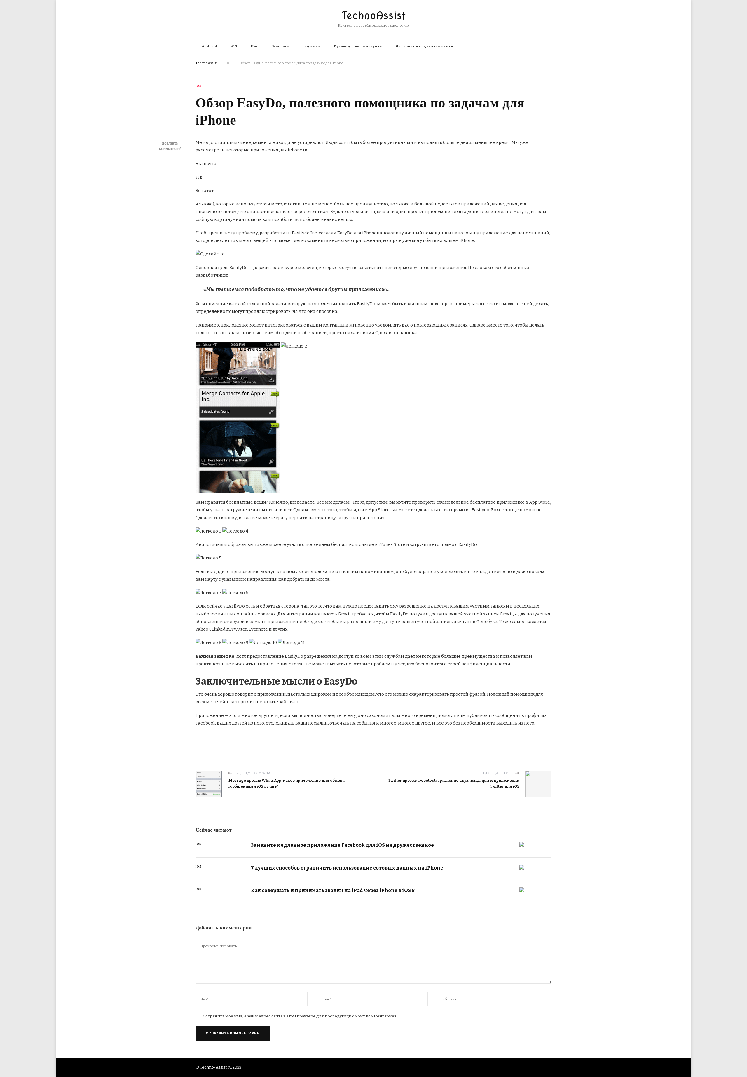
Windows (280, 46)
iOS (234, 46)
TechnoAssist (374, 15)
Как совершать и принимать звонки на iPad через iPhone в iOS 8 (333, 890)
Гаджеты (311, 46)
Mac (255, 46)
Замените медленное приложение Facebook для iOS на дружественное (342, 845)
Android (209, 46)
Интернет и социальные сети (424, 46)
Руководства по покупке (358, 46)
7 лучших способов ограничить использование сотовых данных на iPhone (347, 868)
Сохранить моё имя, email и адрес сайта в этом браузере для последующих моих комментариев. (300, 1016)
